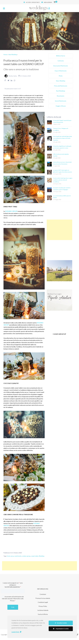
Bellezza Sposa (60, 56)
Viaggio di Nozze (61, 106)
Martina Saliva (12, 76)
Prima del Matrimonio (60, 86)
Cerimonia (61, 61)
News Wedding (60, 81)
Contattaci (43, 594)
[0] (54, 2)
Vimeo (77, 634)
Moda (60, 76)
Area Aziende (48, 2)
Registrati (36, 2)
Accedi (28, 2)
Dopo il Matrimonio (61, 71)
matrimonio (18, 556)
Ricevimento (60, 96)
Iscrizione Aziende (42, 610)
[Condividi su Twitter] (8, 81)
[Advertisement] (59, 230)
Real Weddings (60, 91)
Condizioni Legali (43, 602)
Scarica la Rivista (43, 614)
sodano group (26, 556)
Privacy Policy (43, 606)
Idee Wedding (12, 54)
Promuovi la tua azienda (43, 598)
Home (5, 54)
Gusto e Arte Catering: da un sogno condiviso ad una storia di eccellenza (62, 180)
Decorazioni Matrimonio (60, 66)
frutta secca (10, 556)
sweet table (34, 556)
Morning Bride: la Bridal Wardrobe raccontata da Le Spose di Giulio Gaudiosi (62, 138)
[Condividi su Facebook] (5, 81)
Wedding (41, 556)
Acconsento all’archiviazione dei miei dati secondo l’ (13, 598)
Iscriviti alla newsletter (13, 587)
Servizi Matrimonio (60, 101)
